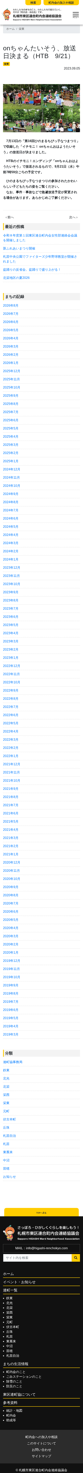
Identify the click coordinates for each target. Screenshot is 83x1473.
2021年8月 (11, 797)
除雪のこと (14, 1381)
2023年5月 (11, 625)
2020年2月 (11, 944)
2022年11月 (11, 674)
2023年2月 (11, 649)
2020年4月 (11, 928)
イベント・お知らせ (19, 1282)
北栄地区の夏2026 (16, 277)
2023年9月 (11, 592)
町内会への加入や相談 (41, 1437)
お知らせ (9, 1176)
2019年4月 (11, 1026)
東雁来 (8, 1152)
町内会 (11, 1415)
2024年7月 (11, 510)
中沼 (6, 1160)
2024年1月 (11, 559)
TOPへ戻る (41, 1213)
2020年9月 (11, 887)
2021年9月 (11, 788)
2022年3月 (11, 739)
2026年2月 (11, 354)
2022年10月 (11, 682)
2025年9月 (11, 395)
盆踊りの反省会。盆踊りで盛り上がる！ (32, 269)
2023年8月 (11, 600)
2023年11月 (11, 575)
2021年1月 (11, 854)
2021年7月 (11, 805)
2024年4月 (11, 535)
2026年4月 (11, 338)
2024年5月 (11, 526)
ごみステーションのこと (24, 1376)
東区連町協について (19, 1394)
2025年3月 (11, 444)
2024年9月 (11, 494)
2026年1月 (11, 363)
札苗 (6, 1144)
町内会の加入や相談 (61, 2)
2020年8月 (11, 895)
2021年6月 (11, 813)
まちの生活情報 (15, 1364)
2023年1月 (11, 657)
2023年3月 (11, 641)
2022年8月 (11, 698)
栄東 (21, 28)
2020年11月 (11, 870)
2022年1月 (11, 756)
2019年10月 (11, 977)
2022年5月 (11, 723)
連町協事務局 (12, 1062)
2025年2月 (11, 453)
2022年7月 (11, 707)
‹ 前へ (10, 217)
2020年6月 (11, 911)
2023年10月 (11, 584)
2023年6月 (11, 616)
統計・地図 (14, 1410)
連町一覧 (10, 1290)
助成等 (11, 1420)
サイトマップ (41, 1456)
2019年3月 (11, 1034)
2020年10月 (11, 879)
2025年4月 (11, 436)
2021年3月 (11, 838)
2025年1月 (11, 461)
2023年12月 (11, 567)
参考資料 (10, 1403)
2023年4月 (11, 633)
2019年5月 (11, 1018)
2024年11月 (11, 477)
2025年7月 (11, 412)
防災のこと (14, 1386)
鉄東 (6, 1070)
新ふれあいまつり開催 (19, 248)
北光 (6, 1078)
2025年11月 (11, 379)
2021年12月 (11, 764)
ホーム (10, 28)
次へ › (73, 217)
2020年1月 (11, 952)
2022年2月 (11, 747)
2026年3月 (11, 346)
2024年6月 (11, 518)
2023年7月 (11, 608)
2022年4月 (11, 731)
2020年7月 (11, 903)
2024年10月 (11, 485)
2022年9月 (11, 690)
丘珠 (6, 1127)
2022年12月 (11, 666)
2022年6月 (11, 715)
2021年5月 (11, 821)
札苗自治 (9, 1135)
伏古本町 (9, 1119)
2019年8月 (11, 993)
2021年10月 (11, 780)
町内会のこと (16, 1372)
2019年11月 (11, 969)
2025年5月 (11, 428)
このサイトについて (41, 1443)
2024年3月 (11, 543)
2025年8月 (11, 404)
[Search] (76, 1258)
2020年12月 (11, 862)
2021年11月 (11, 772)
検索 (33, 2)
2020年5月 (11, 919)
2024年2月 (11, 551)
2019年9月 (11, 985)
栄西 (6, 1094)
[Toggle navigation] (75, 15)
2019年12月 (11, 960)
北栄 (6, 1086)
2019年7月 (11, 1001)
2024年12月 (11, 469)
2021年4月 (11, 829)
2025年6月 (11, 420)
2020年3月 (11, 936)
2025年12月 (11, 371)
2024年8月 (11, 502)
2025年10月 (11, 387)
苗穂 (6, 1168)
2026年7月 (11, 313)
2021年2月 (11, 846)
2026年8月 (11, 305)
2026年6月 (11, 322)
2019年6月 (11, 1010)
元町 (6, 1111)
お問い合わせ (41, 1449)
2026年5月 (11, 330)
